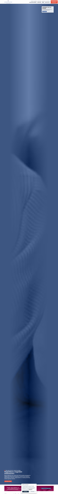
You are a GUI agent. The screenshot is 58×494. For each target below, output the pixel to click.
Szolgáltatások (32, 2)
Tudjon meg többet (8, 481)
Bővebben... (30, 489)
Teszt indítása (44, 11)
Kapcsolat (47, 2)
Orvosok (39, 2)
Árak (43, 2)
